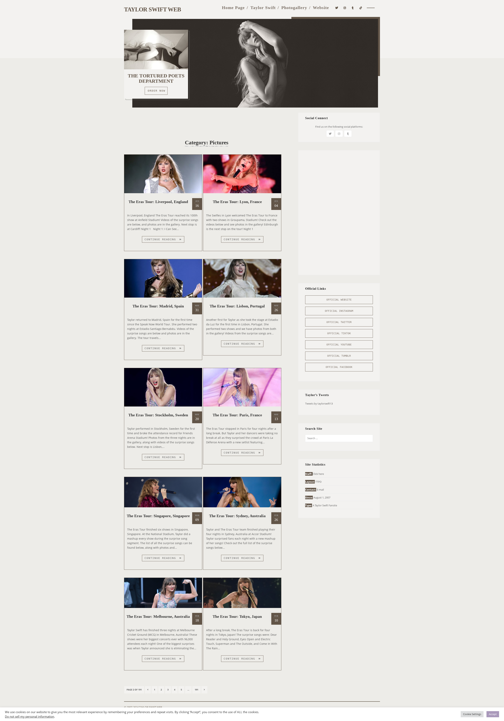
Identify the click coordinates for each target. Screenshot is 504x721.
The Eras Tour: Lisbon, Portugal (237, 306)
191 (197, 689)
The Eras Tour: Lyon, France (237, 202)
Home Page (233, 7)
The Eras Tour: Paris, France (237, 415)
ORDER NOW (156, 90)
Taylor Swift (263, 7)
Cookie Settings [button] (472, 714)
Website (321, 7)
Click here (318, 474)
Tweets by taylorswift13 (319, 403)
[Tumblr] (352, 7)
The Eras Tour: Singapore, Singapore (158, 516)
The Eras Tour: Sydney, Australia (237, 516)
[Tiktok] (361, 7)
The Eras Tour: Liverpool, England (158, 202)
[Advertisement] (206, 121)
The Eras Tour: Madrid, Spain (158, 306)
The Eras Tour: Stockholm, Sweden (158, 415)
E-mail (320, 489)
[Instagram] (345, 7)
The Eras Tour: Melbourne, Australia (158, 616)
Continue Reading (164, 240)
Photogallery (294, 7)
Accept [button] (493, 714)
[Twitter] (336, 7)
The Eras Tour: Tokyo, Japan (237, 616)
